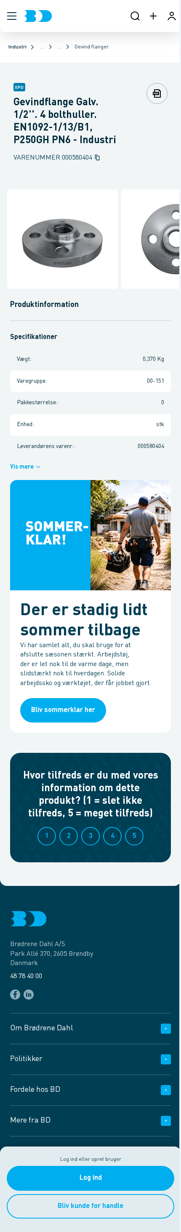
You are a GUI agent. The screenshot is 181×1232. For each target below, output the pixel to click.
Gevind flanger (92, 47)
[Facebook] (15, 994)
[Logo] (38, 16)
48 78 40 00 (26, 976)
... (42, 47)
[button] (12, 16)
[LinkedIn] (29, 994)
